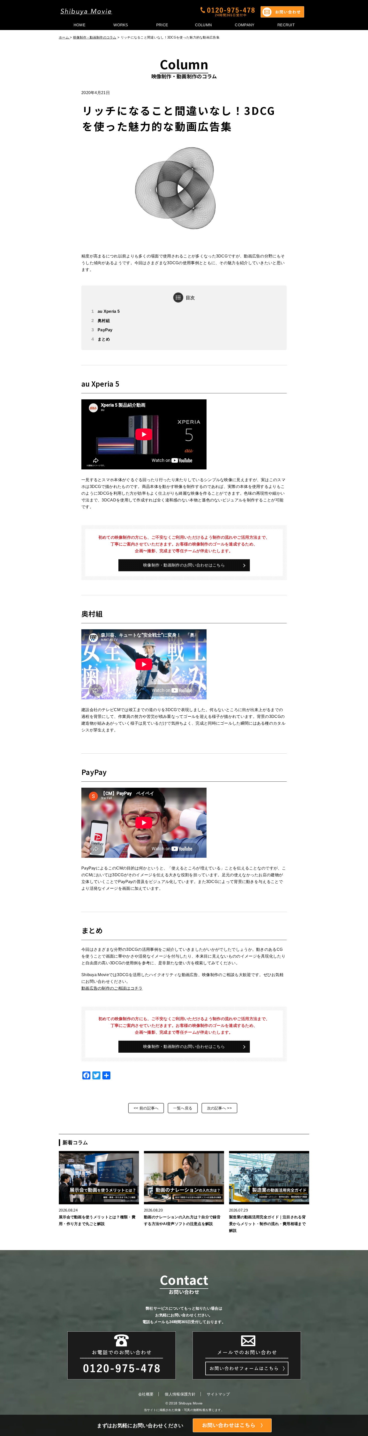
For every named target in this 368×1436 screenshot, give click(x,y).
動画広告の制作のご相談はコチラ (112, 988)
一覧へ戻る (183, 1108)
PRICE (162, 25)
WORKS (120, 25)
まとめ (104, 339)
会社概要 (145, 1394)
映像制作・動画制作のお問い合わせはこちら (184, 565)
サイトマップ (218, 1394)
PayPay (105, 330)
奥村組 (104, 321)
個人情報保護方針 (180, 1394)
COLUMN (203, 25)
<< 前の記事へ (146, 1108)
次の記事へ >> (219, 1108)
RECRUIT (286, 25)
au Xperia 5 (109, 311)
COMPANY (244, 25)
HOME (79, 25)
